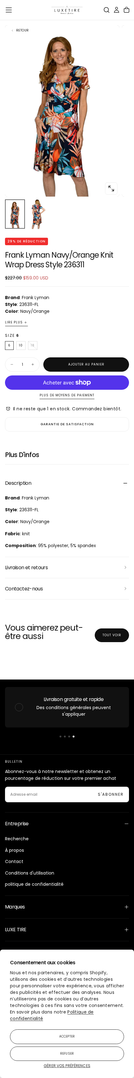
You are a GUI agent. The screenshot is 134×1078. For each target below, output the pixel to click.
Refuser (67, 1053)
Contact (14, 861)
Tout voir (112, 635)
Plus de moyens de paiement (67, 396)
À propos (14, 850)
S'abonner (111, 794)
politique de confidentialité (34, 884)
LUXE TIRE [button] (15, 929)
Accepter (67, 1036)
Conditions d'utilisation (29, 873)
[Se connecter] (116, 10)
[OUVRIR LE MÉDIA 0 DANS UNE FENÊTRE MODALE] (111, 188)
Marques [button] (15, 906)
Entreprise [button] (17, 823)
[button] (8, 10)
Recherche (17, 839)
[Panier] (126, 10)
